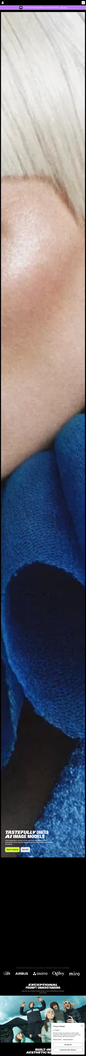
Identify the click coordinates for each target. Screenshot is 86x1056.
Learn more (63, 7)
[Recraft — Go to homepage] (2, 2)
